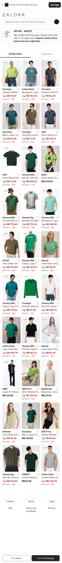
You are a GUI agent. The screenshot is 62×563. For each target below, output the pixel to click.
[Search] (56, 21)
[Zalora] (31, 14)
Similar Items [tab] (15, 53)
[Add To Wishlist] (18, 89)
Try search (16, 558)
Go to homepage (45, 558)
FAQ (10, 508)
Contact (10, 501)
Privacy (51, 508)
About (31, 501)
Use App (54, 4)
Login (51, 501)
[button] (31, 5)
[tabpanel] (31, 273)
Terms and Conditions (31, 509)
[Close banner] (2, 4)
